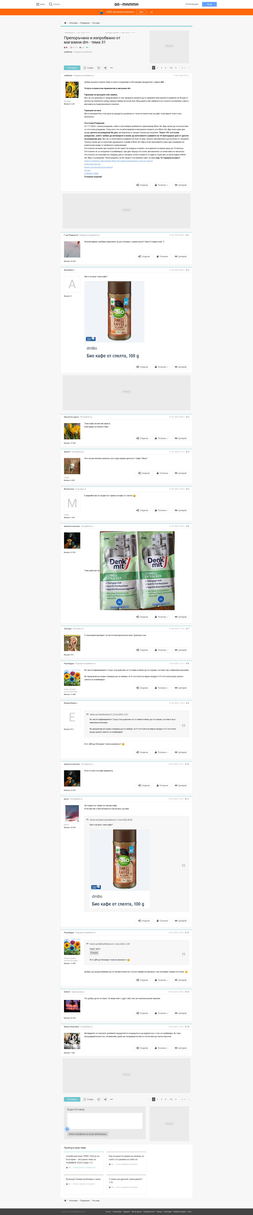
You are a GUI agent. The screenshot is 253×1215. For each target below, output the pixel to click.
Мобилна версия (180, 1212)
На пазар (95, 1201)
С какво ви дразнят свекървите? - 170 (126, 1181)
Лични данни (137, 1212)
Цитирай (182, 185)
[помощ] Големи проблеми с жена (83, 1179)
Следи (90, 68)
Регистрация (192, 4)
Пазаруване (85, 1201)
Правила (126, 1212)
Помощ (159, 1212)
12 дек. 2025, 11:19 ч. (128, 33)
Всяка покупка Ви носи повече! (98, 167)
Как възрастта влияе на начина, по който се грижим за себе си (126, 1158)
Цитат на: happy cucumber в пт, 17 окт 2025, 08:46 (111, 820)
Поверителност (149, 1212)
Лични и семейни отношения (127, 1164)
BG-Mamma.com (79, 1212)
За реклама (117, 1212)
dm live (87, 170)
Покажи (94, 953)
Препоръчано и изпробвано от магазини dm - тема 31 (92, 40)
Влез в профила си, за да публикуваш (87, 1134)
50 (171, 68)
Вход (209, 4)
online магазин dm (92, 164)
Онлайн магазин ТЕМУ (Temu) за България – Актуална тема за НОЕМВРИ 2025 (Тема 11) (82, 1159)
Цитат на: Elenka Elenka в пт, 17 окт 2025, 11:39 (110, 944)
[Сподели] (105, 67)
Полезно (163, 185)
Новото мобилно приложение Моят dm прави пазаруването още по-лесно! (118, 161)
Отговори (72, 68)
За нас (108, 1212)
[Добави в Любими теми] (98, 67)
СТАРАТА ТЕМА (91, 173)
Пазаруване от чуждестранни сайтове (85, 1167)
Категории (73, 1201)
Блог (189, 1212)
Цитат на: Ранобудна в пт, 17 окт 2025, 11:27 (109, 714)
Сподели (144, 185)
